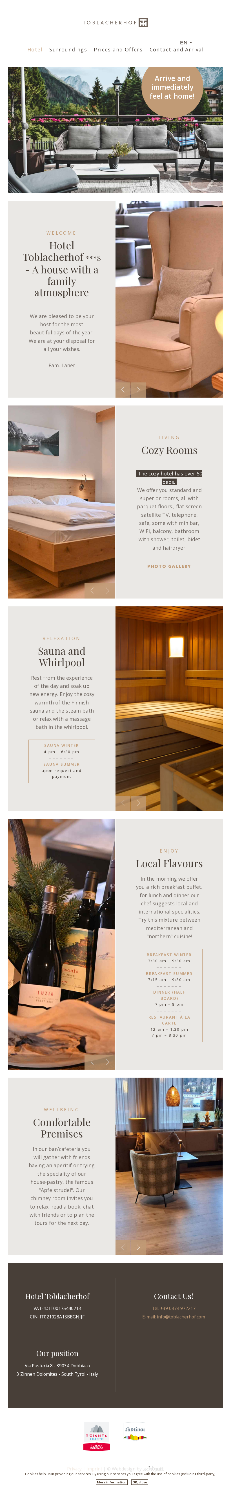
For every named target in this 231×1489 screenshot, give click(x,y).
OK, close (139, 1482)
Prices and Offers (118, 49)
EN (184, 43)
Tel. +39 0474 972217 (174, 1308)
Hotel (35, 49)
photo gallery (169, 566)
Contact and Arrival (177, 49)
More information (111, 1482)
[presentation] (122, 390)
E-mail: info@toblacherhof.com (173, 1317)
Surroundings (68, 49)
